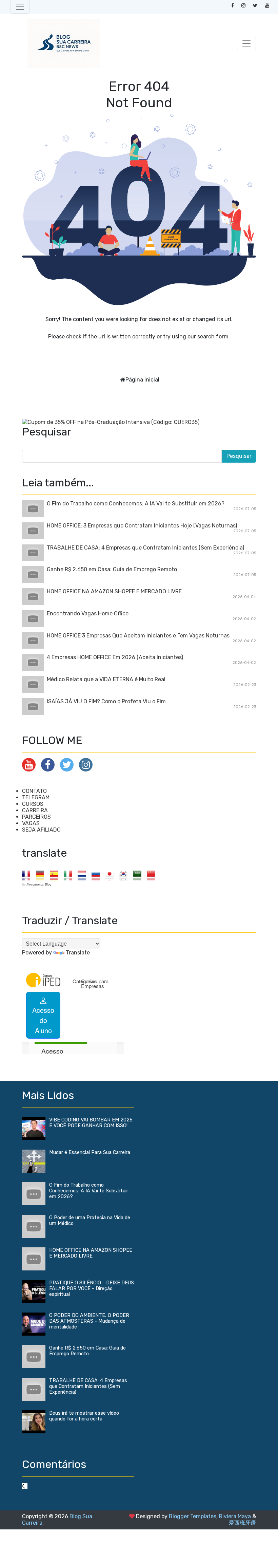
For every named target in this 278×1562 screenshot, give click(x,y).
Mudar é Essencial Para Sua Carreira (89, 1152)
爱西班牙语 (242, 1523)
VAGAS (31, 823)
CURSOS (32, 804)
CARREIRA (35, 810)
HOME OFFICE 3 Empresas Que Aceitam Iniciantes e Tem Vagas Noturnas (138, 635)
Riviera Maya (235, 1516)
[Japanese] (111, 875)
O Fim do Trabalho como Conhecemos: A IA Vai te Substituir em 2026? (135, 503)
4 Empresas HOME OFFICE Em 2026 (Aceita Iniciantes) (115, 657)
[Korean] (125, 875)
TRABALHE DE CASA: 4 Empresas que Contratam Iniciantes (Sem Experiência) (145, 547)
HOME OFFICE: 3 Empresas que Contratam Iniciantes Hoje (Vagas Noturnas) (142, 525)
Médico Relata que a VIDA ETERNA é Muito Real (106, 679)
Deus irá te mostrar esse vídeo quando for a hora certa (84, 1416)
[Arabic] (139, 875)
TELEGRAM (35, 797)
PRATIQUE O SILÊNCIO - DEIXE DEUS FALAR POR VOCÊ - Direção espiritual (91, 1288)
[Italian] (70, 875)
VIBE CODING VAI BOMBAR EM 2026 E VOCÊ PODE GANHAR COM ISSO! (91, 1123)
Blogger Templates (192, 1516)
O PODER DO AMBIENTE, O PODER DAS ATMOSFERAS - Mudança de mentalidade (89, 1321)
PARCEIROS (36, 817)
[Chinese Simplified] (153, 875)
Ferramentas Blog (38, 884)
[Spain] (56, 875)
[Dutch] (84, 875)
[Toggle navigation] (20, 7)
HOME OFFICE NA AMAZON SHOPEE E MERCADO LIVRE (114, 591)
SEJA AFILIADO (41, 829)
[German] (42, 875)
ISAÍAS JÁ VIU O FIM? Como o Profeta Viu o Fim (106, 701)
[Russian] (98, 875)
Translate (78, 952)
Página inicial (142, 379)
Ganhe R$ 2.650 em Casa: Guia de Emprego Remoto (112, 569)
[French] (28, 875)
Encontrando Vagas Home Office (87, 613)
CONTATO (34, 791)
